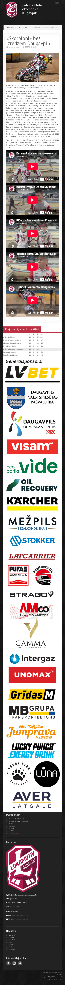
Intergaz (12, 826)
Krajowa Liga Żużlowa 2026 (22, 329)
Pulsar (11, 824)
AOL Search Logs (56, 979)
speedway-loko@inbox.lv (20, 915)
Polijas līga (23, 27)
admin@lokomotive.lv (20, 919)
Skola (10, 942)
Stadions (12, 947)
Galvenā (11, 27)
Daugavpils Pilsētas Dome (18, 819)
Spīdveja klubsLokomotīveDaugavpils (31, 9)
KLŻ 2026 (12, 940)
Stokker (11, 828)
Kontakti (12, 949)
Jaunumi (12, 935)
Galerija (11, 944)
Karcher (11, 831)
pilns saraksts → (14, 833)
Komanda (12, 937)
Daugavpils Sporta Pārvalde (18, 821)
